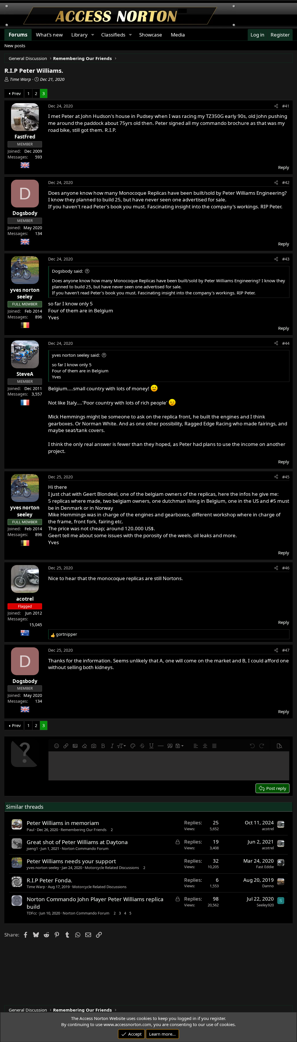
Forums (18, 34)
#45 (285, 477)
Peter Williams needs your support (71, 861)
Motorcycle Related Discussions (112, 867)
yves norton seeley (43, 867)
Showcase (150, 34)
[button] (92, 35)
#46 (285, 568)
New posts (14, 45)
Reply (283, 167)
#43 (285, 259)
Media (178, 34)
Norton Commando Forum (85, 848)
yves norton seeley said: (76, 355)
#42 (285, 182)
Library (79, 34)
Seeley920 (265, 905)
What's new (49, 34)
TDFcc (32, 913)
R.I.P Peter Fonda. (49, 880)
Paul (30, 829)
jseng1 (32, 848)
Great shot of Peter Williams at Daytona (77, 842)
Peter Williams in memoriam (63, 822)
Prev (16, 93)
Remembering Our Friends (83, 829)
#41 (285, 106)
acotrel (268, 828)
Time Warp (20, 79)
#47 (285, 650)
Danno (268, 885)
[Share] (276, 106)
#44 (285, 343)
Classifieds (113, 34)
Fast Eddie (265, 866)
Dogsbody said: (67, 271)
